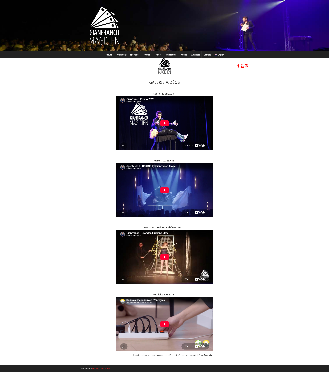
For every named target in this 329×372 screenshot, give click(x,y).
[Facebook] (238, 66)
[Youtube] (242, 66)
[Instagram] (246, 66)
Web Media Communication (101, 368)
